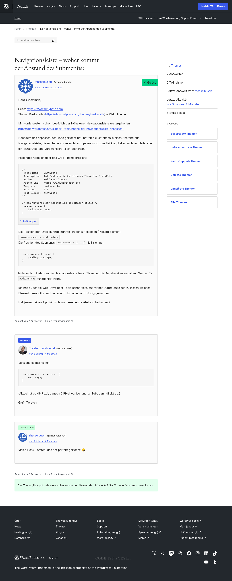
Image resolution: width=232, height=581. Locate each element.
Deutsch (53, 558)
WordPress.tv (106, 537)
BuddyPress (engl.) (193, 537)
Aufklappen (30, 221)
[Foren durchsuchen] (53, 40)
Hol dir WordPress (213, 6)
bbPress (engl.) (191, 532)
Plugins (60, 532)
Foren (17, 18)
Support (102, 526)
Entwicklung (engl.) (108, 532)
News (17, 526)
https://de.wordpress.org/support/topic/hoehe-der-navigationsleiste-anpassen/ (71, 129)
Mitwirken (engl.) (148, 520)
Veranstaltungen (148, 526)
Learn (100, 520)
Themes (31, 28)
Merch (143, 537)
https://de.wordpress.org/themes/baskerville (74, 114)
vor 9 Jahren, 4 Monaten (48, 87)
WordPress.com (191, 520)
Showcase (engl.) (66, 520)
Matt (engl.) (188, 526)
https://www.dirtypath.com (45, 109)
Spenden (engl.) (149, 532)
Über (17, 520)
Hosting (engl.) (23, 532)
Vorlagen (61, 537)
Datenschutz (22, 537)
